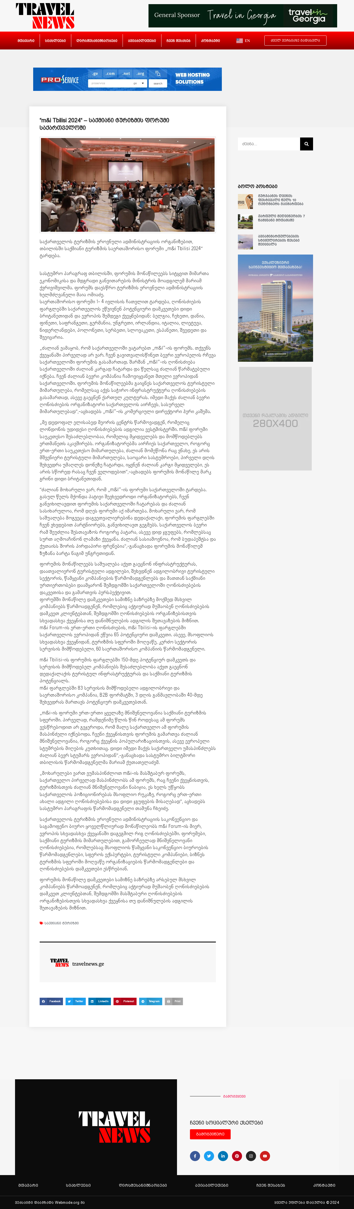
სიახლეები (55, 41)
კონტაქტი (210, 41)
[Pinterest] (237, 1156)
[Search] (306, 143)
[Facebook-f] (195, 1156)
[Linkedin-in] (223, 1156)
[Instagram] (251, 1156)
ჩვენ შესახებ (178, 41)
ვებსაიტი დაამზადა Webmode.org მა (50, 1202)
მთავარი (26, 41)
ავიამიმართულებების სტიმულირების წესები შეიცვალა (279, 240)
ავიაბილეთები (142, 41)
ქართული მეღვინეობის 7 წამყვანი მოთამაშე (281, 218)
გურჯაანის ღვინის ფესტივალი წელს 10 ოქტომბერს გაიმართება (280, 200)
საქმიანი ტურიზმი (62, 923)
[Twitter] (209, 1156)
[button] (51, 1001)
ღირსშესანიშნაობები (96, 41)
